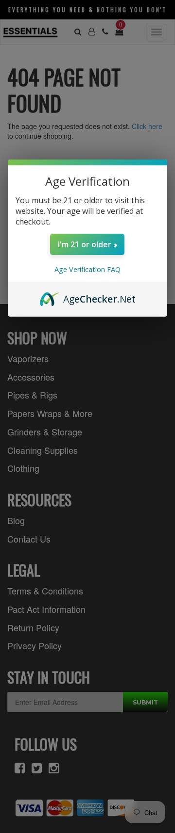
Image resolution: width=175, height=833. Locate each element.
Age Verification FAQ (87, 269)
